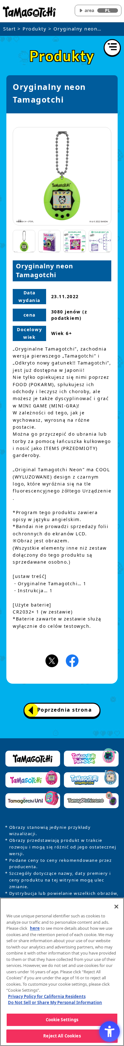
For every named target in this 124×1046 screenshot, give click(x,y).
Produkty (34, 28)
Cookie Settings (62, 1020)
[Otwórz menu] (112, 47)
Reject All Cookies (61, 1036)
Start (9, 28)
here (35, 928)
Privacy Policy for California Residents (47, 996)
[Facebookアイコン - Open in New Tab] (72, 660)
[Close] (116, 907)
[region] (62, 972)
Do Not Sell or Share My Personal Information (55, 1002)
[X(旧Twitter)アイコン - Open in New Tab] (51, 660)
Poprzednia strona (64, 709)
